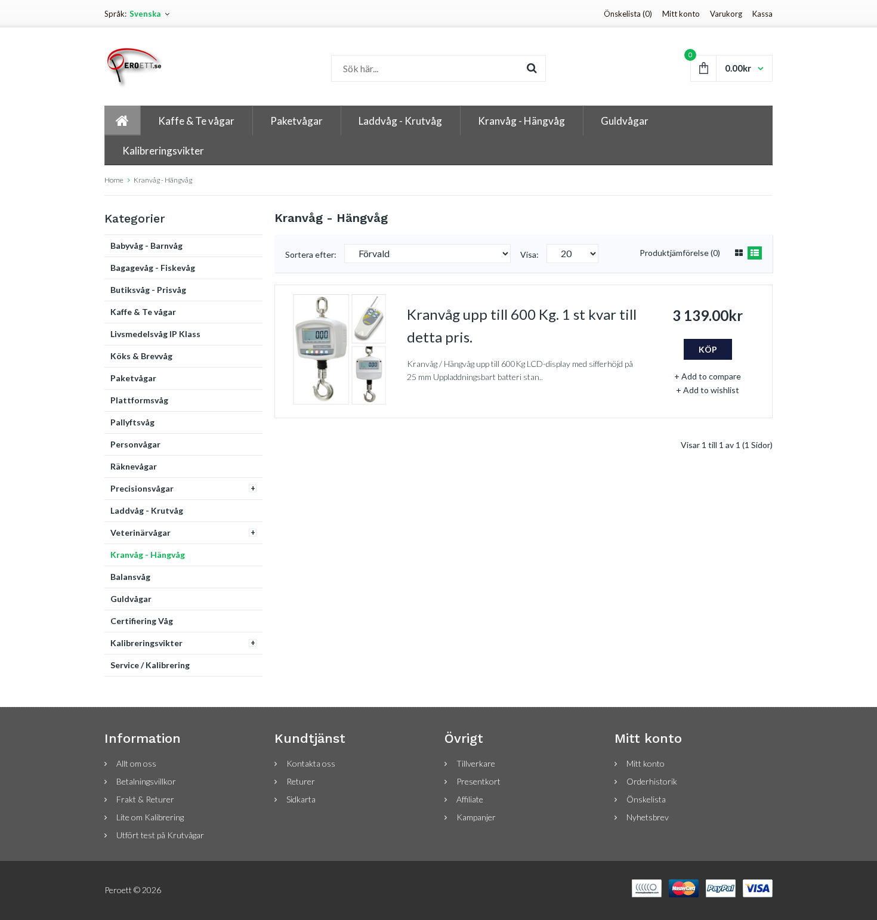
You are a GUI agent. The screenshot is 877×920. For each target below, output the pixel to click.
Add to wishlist (711, 390)
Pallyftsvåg (132, 422)
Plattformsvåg (139, 400)
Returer (300, 781)
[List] (755, 253)
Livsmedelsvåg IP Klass (155, 334)
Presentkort (478, 781)
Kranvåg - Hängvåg (163, 179)
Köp (708, 349)
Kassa (762, 13)
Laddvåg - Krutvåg (146, 510)
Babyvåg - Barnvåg (146, 245)
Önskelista (646, 799)
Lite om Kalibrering (150, 817)
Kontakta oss (310, 763)
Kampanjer (476, 817)
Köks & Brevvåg (141, 356)
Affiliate (469, 799)
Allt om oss (136, 763)
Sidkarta (301, 799)
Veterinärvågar (140, 532)
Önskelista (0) (628, 13)
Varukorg (726, 13)
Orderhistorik (651, 781)
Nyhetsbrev (647, 817)
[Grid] (739, 253)
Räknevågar (133, 466)
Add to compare (711, 376)
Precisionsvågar (142, 488)
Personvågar (135, 444)
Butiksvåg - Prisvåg (148, 290)
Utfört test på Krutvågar (160, 835)
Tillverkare (475, 763)
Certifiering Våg (141, 621)
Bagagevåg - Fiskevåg (152, 268)
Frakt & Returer (145, 799)
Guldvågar (131, 599)
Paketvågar (133, 378)
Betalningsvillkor (146, 781)
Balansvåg (130, 577)
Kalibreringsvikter (146, 643)
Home (113, 179)
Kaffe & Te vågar (143, 312)
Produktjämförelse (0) (680, 253)
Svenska (144, 13)
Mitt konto (681, 13)
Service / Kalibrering (150, 665)
